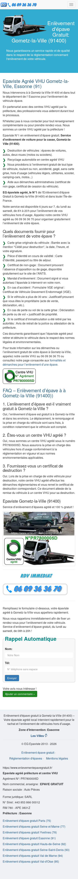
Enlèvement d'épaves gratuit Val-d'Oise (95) (31, 861)
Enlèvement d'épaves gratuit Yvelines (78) (30, 832)
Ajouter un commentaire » (20, 694)
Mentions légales (57, 758)
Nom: (8, 649)
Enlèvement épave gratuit (37, 752)
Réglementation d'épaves (25, 758)
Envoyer (12, 678)
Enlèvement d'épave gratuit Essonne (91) (29, 838)
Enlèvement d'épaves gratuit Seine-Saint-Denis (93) (36, 850)
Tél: (7, 663)
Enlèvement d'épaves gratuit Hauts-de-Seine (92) (34, 844)
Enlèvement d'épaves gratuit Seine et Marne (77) (34, 826)
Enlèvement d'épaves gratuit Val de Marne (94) (33, 855)
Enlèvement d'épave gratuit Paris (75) (27, 821)
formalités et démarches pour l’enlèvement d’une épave (34, 362)
